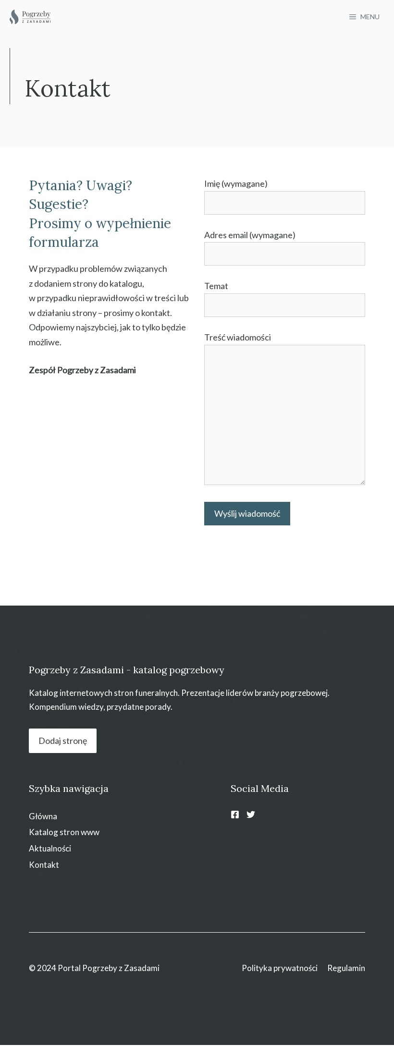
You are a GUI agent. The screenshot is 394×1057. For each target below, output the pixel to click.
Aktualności (50, 848)
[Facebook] (235, 814)
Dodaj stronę (62, 740)
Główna (43, 816)
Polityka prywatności (280, 968)
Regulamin (346, 968)
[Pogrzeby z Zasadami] (30, 17)
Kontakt (44, 865)
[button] (19, 1037)
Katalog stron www (64, 832)
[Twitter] (250, 814)
